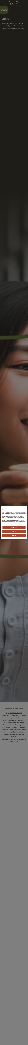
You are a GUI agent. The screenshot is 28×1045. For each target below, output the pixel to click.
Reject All (14, 531)
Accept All (14, 535)
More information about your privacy (17, 522)
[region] (14, 522)
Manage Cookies (14, 527)
